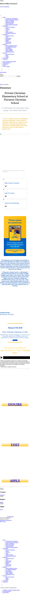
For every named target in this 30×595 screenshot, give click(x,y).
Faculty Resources (7, 591)
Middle (7, 40)
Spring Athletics (9, 50)
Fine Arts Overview (10, 54)
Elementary (8, 39)
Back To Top (3, 521)
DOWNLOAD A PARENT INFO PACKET (15, 251)
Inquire (7, 28)
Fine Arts (5, 53)
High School (8, 41)
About (4, 17)
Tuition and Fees (9, 32)
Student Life (8, 43)
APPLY (15, 480)
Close (2, 0)
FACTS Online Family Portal (9, 61)
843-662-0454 (3, 72)
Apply (7, 30)
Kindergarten (8, 38)
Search (1, 76)
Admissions (5, 25)
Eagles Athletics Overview (11, 45)
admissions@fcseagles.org (6, 520)
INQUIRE (15, 404)
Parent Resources (6, 62)
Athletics (5, 44)
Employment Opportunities (12, 24)
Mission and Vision (10, 22)
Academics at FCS (10, 35)
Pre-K (7, 37)
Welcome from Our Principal (12, 19)
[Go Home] (3, 13)
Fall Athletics (8, 48)
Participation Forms (10, 51)
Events (4, 65)
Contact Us (5, 59)
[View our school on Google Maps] (8, 537)
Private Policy (6, 592)
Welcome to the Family (11, 33)
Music (7, 55)
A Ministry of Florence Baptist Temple (11, 590)
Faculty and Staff (9, 23)
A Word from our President (12, 18)
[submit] (18, 76)
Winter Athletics (9, 49)
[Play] (1, 357)
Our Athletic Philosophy (11, 46)
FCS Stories (5, 57)
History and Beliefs (10, 21)
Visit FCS (8, 29)
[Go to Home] (3, 516)
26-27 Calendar (6, 66)
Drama (7, 56)
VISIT (15, 444)
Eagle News (5, 64)
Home (1, 84)
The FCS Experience (4, 6)
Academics (5, 34)
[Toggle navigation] (0, 15)
